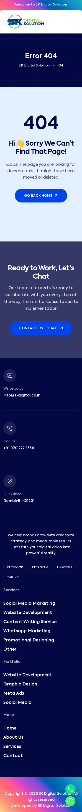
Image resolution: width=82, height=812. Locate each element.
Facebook (15, 567)
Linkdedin (64, 567)
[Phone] (70, 789)
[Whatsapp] (70, 801)
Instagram (40, 567)
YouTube (13, 577)
